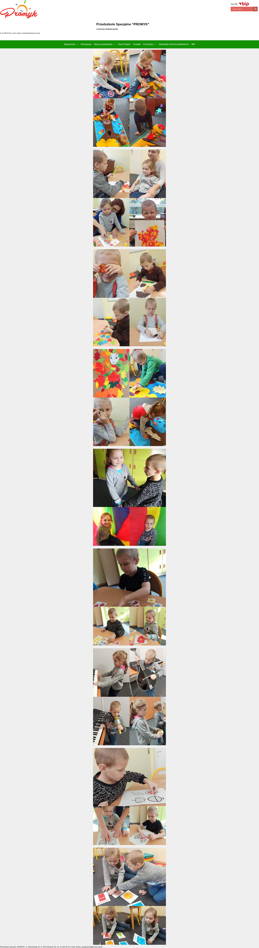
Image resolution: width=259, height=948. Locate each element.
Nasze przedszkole (103, 44)
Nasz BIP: (234, 4)
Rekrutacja (86, 44)
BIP (193, 44)
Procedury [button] (148, 44)
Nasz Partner (124, 44)
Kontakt (137, 44)
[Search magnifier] (255, 9)
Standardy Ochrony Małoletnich (174, 44)
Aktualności (69, 44)
